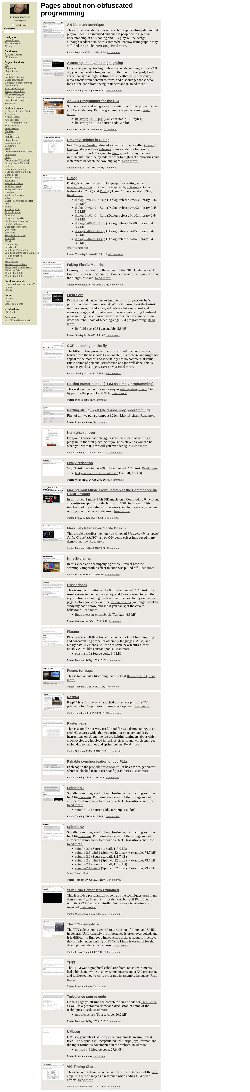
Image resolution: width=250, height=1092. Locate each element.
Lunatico (9, 192)
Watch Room (11, 261)
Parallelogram (12, 209)
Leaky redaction (80, 463)
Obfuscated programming (18, 82)
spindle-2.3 (82, 848)
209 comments (114, 90)
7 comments (112, 686)
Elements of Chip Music (17, 160)
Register (9, 298)
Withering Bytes (13, 270)
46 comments (113, 373)
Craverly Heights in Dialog (18, 151)
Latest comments (14, 304)
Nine (7, 203)
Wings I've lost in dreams (18, 267)
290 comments (112, 952)
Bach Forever (12, 125)
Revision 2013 (137, 676)
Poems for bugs (13, 224)
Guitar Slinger (12, 175)
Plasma (73, 632)
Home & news (12, 40)
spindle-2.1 (82, 864)
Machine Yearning (14, 195)
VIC (155, 1072)
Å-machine (10, 114)
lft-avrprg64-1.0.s (87, 123)
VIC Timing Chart (81, 1067)
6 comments (114, 1086)
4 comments (110, 129)
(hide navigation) (19, 21)
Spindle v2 (75, 827)
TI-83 (71, 962)
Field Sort (75, 295)
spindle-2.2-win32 (87, 860)
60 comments (115, 254)
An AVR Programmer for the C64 (93, 101)
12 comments (112, 574)
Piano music (11, 85)
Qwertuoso (10, 232)
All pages (9, 46)
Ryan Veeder (88, 145)
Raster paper (77, 723)
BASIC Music (12, 128)
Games (8, 74)
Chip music (10, 68)
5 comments (113, 52)
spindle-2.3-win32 (87, 852)
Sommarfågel (12, 244)
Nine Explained (79, 558)
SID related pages (14, 94)
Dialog (8, 157)
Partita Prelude (13, 212)
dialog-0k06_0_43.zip (90, 223)
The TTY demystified (83, 924)
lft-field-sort (83, 328)
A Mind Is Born (12, 117)
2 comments (113, 335)
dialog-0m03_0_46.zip (90, 200)
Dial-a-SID (10, 154)
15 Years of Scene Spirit (17, 111)
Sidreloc (9, 241)
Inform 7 (105, 149)
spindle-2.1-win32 (87, 868)
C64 (145, 702)
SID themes (11, 57)
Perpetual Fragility (14, 218)
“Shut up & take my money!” (20, 284)
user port (129, 702)
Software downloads (15, 97)
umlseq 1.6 (82, 1049)
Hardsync (10, 180)
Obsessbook (77, 585)
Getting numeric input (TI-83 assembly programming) (110, 384)
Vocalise (9, 258)
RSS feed (10, 312)
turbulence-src (85, 1014)
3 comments (117, 479)
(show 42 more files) (78, 247)
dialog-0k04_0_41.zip (90, 239)
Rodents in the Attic (15, 235)
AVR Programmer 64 (16, 122)
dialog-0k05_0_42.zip (90, 231)
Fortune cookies (13, 54)
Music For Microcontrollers (19, 201)
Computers (10, 146)
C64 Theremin (12, 137)
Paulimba (10, 215)
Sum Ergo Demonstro (16, 250)
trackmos (84, 797)
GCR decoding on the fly (18, 172)
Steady (8, 290)
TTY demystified (13, 255)
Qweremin (10, 229)
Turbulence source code (86, 996)
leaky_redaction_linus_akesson (96, 473)
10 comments (113, 713)
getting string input (133, 389)
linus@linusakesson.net (17, 320)
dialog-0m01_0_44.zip (90, 215)
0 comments (100, 399)
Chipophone (11, 71)
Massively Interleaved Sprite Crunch (96, 528)
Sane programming (15, 88)
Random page (12, 43)
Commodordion (13, 143)
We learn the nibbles (16, 264)
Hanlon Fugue (12, 177)
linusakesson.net (20, 16)
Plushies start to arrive (17, 221)
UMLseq (73, 1031)
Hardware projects (14, 77)
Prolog (104, 191)
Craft (7, 148)
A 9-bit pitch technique (85, 25)
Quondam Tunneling (16, 227)
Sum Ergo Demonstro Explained (22, 253)
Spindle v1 (75, 788)
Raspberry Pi (93, 702)
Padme (8, 206)
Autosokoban (12, 120)
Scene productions (15, 91)
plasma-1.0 (82, 653)
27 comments (114, 452)
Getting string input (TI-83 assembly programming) (108, 410)
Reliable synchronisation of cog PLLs (97, 761)
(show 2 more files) (77, 873)
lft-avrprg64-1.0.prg (89, 119)
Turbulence (149, 1002)
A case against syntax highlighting (95, 63)
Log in (8, 301)
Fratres (8, 166)
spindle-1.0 (82, 809)
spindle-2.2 (82, 856)
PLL (129, 771)
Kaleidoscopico (13, 186)
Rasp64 (73, 697)
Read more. (119, 45)
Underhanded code (15, 100)
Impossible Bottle (14, 183)
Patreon (9, 287)
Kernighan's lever (14, 189)
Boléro (8, 134)
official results (121, 602)
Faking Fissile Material (17, 163)
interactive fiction (79, 187)
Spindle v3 (10, 247)
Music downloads (14, 80)
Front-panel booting (15, 169)
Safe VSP (10, 238)
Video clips (10, 103)
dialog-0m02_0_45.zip (90, 207)
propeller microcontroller (106, 767)
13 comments (114, 548)
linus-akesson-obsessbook (93, 614)
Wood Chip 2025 (14, 273)
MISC (8, 198)
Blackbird (9, 131)
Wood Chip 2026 (14, 276)
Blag (7, 65)
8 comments (116, 284)
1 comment (111, 167)
